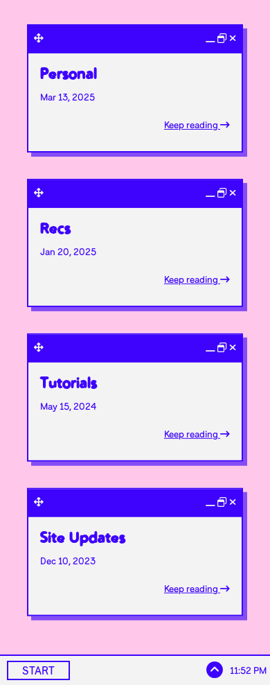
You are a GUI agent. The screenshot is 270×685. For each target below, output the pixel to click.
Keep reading (192, 124)
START (38, 670)
